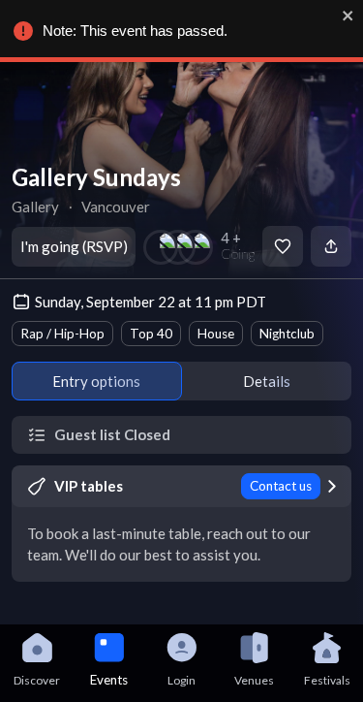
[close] (348, 15)
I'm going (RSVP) (74, 246)
